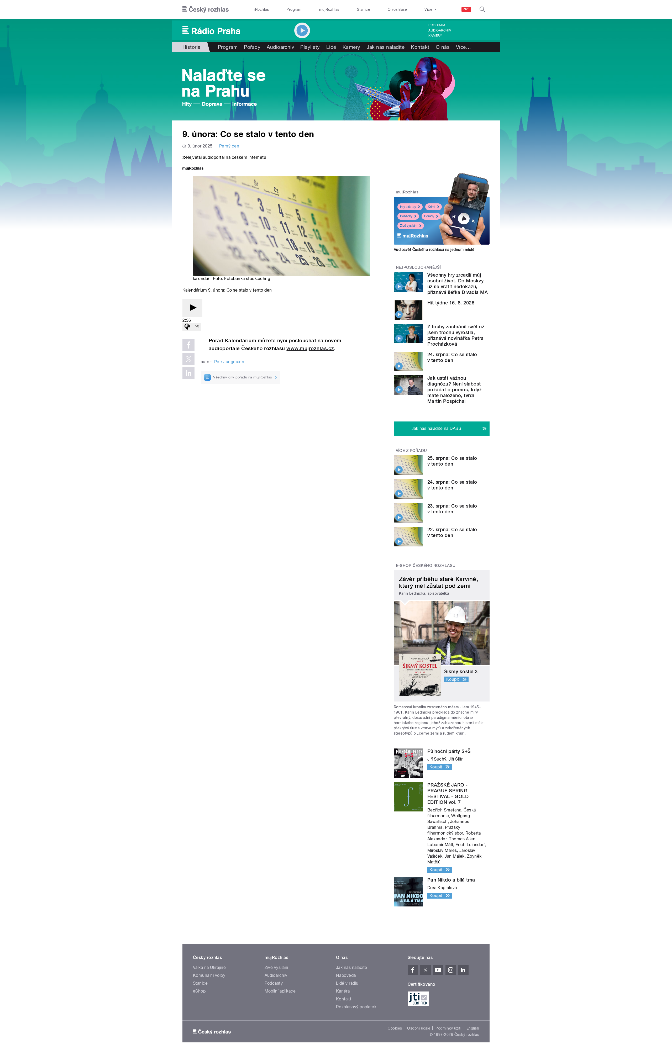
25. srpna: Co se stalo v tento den (452, 461)
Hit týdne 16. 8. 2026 (450, 302)
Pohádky (406, 216)
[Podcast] (187, 327)
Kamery (435, 36)
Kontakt (420, 47)
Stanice (363, 9)
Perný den (229, 146)
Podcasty (274, 983)
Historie (191, 47)
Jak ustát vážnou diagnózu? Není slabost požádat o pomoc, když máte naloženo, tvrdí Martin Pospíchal (454, 389)
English (472, 1028)
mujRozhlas (329, 9)
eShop (199, 991)
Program (293, 9)
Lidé (331, 47)
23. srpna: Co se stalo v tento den (452, 508)
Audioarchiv (439, 30)
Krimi (431, 207)
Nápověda (346, 975)
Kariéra (343, 991)
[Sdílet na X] (188, 359)
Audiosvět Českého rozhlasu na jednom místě (434, 249)
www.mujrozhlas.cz (310, 348)
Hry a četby (408, 207)
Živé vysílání (408, 226)
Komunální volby (209, 975)
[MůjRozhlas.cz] (192, 168)
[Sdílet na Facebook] (188, 345)
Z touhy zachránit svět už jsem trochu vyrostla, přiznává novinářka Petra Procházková (455, 335)
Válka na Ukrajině (209, 967)
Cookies (395, 1028)
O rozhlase (397, 9)
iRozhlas (261, 9)
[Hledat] (482, 9)
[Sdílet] (196, 327)
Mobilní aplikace (280, 991)
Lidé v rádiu (347, 983)
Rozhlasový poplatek (356, 1006)
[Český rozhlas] (205, 9)
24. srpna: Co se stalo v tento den (452, 357)
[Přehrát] (192, 308)
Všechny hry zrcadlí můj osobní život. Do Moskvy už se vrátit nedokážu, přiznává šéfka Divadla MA (457, 283)
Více (463, 47)
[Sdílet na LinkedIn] (188, 373)
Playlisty (310, 47)
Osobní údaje (418, 1028)
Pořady (252, 47)
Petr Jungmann (229, 361)
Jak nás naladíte (386, 47)
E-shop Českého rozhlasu (426, 565)
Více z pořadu (411, 450)
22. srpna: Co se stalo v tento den (452, 532)
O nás (443, 47)
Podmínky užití (448, 1028)
